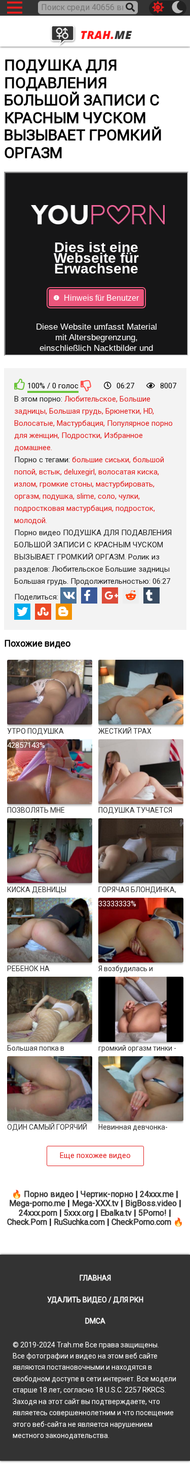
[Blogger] (64, 612)
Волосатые (33, 423)
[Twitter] (22, 612)
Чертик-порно (107, 1194)
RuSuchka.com (79, 1222)
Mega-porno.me (37, 1203)
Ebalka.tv (116, 1213)
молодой (30, 520)
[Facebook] (89, 595)
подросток (135, 508)
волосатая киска (128, 471)
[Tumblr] (151, 595)
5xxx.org (79, 1213)
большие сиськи (100, 459)
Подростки (80, 435)
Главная (95, 1278)
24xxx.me (157, 1194)
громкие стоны (66, 484)
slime (85, 496)
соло (106, 496)
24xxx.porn (38, 1213)
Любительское (90, 399)
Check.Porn (27, 1222)
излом (25, 484)
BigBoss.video (151, 1203)
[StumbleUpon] (43, 612)
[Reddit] (131, 595)
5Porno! (152, 1213)
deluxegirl (79, 471)
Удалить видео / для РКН (95, 1300)
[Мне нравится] (19, 384)
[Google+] (110, 595)
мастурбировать (124, 484)
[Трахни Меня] (95, 32)
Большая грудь (75, 411)
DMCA (95, 1321)
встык (49, 471)
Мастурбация (80, 423)
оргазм (26, 496)
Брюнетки (122, 411)
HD (148, 411)
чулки (128, 496)
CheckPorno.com (141, 1222)
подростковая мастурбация (63, 508)
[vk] (68, 595)
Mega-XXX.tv (95, 1203)
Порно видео (49, 1194)
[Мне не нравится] (86, 385)
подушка (58, 496)
